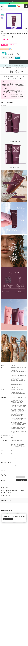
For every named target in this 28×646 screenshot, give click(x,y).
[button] (26, 6)
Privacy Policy (12, 644)
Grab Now (17, 57)
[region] (14, 641)
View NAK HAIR (6, 495)
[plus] (7, 62)
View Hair (4, 487)
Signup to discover (7, 519)
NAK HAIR (3, 32)
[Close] (25, 638)
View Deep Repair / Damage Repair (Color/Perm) (12, 491)
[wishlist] (12, 37)
